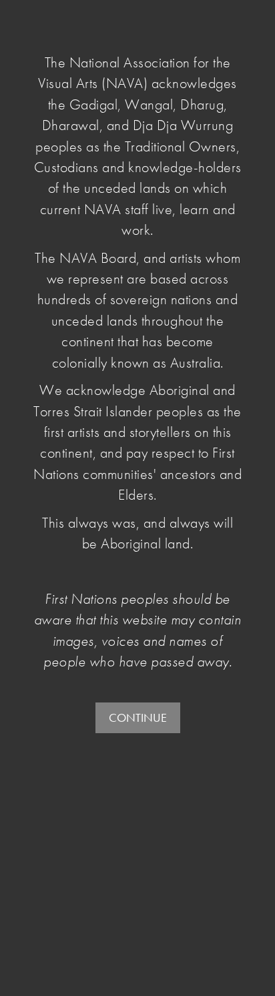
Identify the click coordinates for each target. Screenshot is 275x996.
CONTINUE (138, 717)
